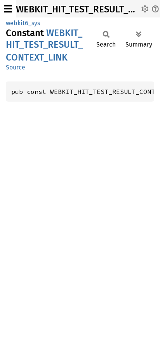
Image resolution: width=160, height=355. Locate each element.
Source (15, 67)
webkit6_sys (23, 23)
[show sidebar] (8, 8)
